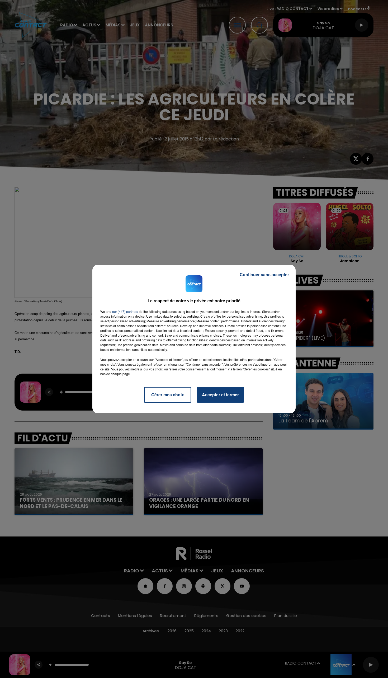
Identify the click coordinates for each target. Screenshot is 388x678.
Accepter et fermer (220, 395)
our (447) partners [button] (125, 311)
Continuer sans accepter (264, 274)
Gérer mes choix (167, 395)
